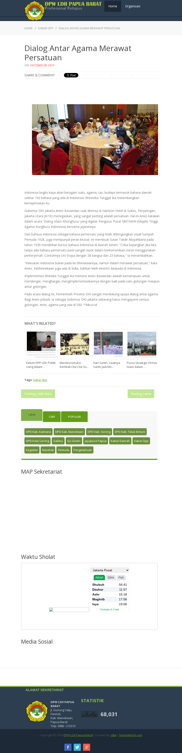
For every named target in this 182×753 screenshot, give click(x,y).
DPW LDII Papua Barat (78, 735)
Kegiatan (32, 450)
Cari (52, 417)
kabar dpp (45, 28)
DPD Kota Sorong (37, 441)
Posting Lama (141, 394)
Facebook (67, 747)
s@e (114, 735)
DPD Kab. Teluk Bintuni (130, 432)
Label (32, 414)
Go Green (74, 441)
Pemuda (63, 450)
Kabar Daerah (120, 441)
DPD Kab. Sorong (99, 432)
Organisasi (132, 6)
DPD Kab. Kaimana (38, 432)
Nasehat (48, 450)
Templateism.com (130, 735)
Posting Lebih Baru (38, 394)
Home (112, 6)
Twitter (77, 747)
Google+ (86, 747)
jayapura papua (96, 441)
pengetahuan (82, 450)
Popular (74, 417)
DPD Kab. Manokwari (69, 432)
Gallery (58, 441)
